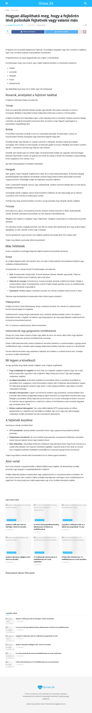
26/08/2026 (10, 529)
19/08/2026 (66, 562)
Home (7, 10)
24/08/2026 (10, 562)
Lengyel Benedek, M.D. (16, 25)
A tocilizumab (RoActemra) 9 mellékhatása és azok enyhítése (45, 559)
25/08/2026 (66, 529)
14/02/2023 (31, 25)
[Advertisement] (46, 41)
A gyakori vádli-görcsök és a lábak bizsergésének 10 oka (73, 525)
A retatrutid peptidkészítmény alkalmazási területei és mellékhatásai (46, 526)
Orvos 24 (46, 3)
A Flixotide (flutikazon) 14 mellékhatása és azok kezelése (74, 558)
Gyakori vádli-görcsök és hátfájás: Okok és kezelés (16, 525)
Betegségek (15, 10)
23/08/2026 (38, 564)
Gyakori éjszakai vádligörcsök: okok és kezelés (18, 558)
